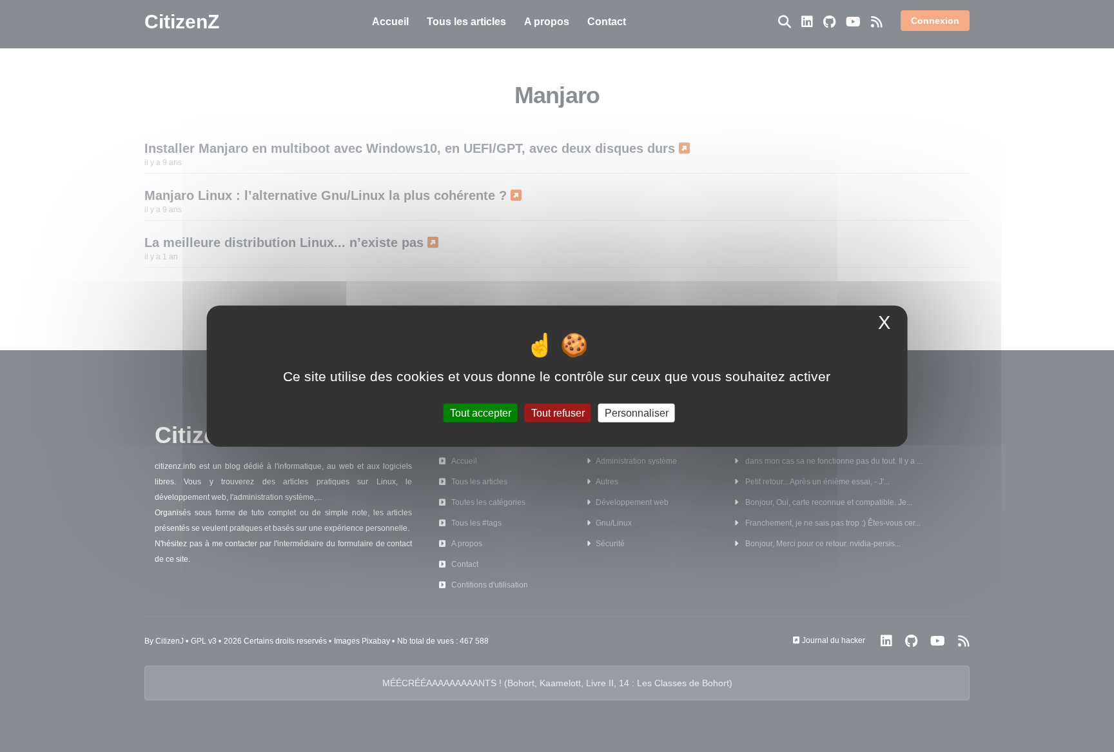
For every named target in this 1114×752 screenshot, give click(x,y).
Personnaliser (637, 412)
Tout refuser (558, 412)
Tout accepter (480, 412)
